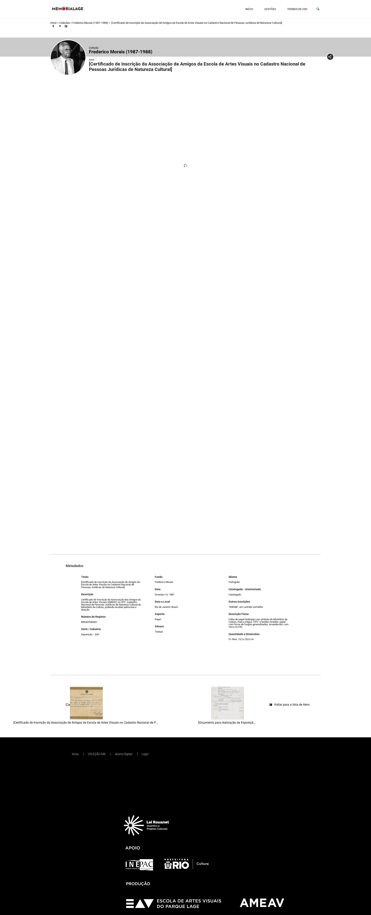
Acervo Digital (123, 754)
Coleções (64, 22)
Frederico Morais (164, 582)
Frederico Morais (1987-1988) (90, 22)
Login (145, 754)
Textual (159, 631)
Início (249, 9)
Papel (158, 619)
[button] (318, 9)
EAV (97, 634)
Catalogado (235, 594)
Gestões (270, 9)
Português (234, 582)
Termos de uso (297, 9)
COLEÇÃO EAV (97, 754)
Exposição (86, 634)
